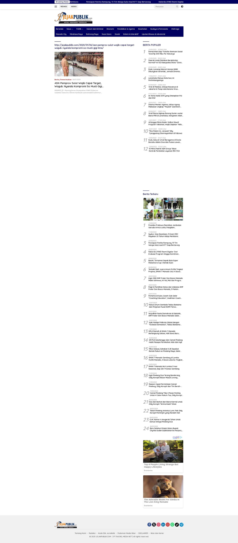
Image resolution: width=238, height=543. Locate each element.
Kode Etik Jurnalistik (106, 533)
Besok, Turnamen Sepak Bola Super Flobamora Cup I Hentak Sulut (163, 261)
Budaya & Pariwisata (159, 29)
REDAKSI (64, 6)
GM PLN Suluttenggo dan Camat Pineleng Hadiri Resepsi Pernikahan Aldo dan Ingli (166, 341)
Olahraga (175, 29)
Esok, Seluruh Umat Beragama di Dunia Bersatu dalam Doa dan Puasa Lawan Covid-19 (165, 141)
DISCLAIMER (143, 533)
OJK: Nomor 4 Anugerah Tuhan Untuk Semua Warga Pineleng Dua (165, 420)
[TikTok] (177, 525)
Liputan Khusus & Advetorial (153, 34)
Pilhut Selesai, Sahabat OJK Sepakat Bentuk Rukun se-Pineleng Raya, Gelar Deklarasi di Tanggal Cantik (164, 350)
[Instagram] (159, 525)
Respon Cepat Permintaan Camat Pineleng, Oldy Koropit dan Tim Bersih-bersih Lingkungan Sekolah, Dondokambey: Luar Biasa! (165, 385)
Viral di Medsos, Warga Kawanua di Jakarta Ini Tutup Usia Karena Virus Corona (163, 88)
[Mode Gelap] (182, 6)
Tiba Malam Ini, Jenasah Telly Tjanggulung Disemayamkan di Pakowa (165, 132)
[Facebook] (149, 525)
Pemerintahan (66, 79)
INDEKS (74, 6)
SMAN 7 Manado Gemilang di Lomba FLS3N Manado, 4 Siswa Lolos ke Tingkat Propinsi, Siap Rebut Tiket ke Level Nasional (165, 359)
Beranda (59, 29)
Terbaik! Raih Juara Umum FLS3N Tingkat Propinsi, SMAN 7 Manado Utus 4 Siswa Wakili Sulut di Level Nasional (166, 270)
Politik (78, 29)
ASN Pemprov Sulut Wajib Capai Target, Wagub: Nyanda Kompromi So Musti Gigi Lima (78, 86)
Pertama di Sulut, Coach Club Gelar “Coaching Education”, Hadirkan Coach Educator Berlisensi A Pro (165, 297)
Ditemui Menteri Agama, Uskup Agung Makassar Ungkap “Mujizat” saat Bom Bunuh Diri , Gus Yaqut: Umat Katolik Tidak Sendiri (166, 105)
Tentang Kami (80, 533)
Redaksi (92, 533)
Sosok (117, 34)
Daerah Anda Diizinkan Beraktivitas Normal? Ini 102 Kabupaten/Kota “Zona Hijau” (165, 61)
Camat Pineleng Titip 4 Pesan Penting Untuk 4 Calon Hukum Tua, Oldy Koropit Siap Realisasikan (166, 394)
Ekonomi (110, 29)
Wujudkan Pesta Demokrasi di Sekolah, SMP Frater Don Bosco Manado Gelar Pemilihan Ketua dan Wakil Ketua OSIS (165, 314)
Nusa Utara (106, 34)
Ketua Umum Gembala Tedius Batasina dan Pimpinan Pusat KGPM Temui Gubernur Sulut (165, 306)
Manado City (61, 34)
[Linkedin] (163, 525)
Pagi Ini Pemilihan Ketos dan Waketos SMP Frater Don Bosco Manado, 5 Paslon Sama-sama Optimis (166, 288)
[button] (177, 6)
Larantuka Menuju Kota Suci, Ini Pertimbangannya (161, 79)
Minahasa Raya (76, 34)
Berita (57, 79)
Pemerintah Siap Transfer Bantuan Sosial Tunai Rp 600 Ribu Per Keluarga (165, 52)
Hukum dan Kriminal (95, 29)
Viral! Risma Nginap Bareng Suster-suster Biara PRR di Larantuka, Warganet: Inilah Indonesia (166, 114)
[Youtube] (168, 525)
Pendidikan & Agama (126, 29)
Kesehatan (142, 29)
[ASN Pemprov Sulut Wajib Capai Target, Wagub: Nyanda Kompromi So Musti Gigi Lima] (79, 64)
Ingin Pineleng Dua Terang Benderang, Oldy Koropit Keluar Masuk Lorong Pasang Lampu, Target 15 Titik (164, 376)
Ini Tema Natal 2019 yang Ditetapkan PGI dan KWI (165, 97)
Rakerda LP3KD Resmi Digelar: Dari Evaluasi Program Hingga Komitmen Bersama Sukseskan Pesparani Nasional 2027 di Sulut (165, 253)
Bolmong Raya (92, 34)
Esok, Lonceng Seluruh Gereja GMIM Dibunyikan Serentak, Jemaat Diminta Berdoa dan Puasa (164, 70)
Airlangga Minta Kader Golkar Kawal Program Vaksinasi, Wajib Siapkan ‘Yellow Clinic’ (166, 123)
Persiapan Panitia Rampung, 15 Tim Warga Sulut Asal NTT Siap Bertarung (99, 2)
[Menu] (56, 6)
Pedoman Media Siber (127, 533)
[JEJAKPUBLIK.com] (73, 17)
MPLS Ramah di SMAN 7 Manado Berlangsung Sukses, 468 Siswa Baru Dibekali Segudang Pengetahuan (164, 332)
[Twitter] (154, 525)
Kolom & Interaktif (130, 34)
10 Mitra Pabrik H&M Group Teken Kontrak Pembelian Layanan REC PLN (164, 150)
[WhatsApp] (172, 525)
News (69, 29)
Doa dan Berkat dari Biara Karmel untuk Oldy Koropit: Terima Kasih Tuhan (165, 403)
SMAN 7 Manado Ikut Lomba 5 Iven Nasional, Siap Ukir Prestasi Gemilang (164, 367)
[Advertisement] (163, 171)
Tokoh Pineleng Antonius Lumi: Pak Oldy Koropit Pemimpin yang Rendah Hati (166, 412)
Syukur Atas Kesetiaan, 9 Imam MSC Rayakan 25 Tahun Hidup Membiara (163, 235)
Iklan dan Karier (157, 533)
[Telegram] (181, 525)
